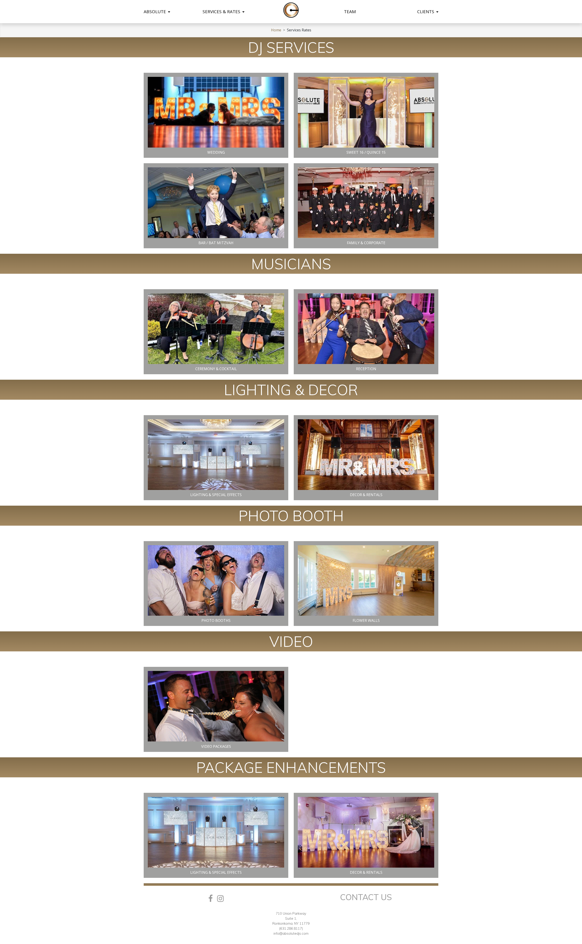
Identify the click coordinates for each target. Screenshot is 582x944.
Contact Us (366, 897)
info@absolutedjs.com (291, 933)
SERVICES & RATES (222, 12)
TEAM (350, 12)
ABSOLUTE (155, 12)
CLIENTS (426, 12)
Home (276, 30)
